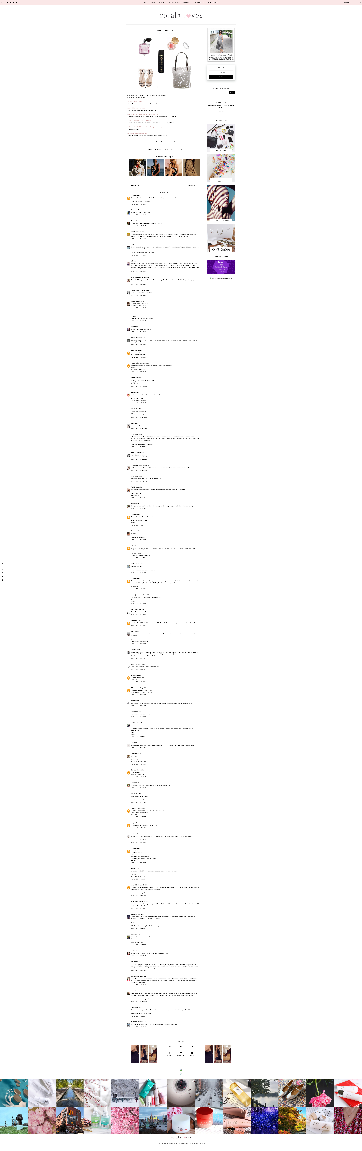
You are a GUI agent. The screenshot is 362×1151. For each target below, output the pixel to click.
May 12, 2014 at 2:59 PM (138, 643)
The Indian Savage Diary (138, 369)
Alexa (133, 221)
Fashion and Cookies (137, 398)
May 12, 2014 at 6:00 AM (138, 284)
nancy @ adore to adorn (138, 595)
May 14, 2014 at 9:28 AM (138, 985)
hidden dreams (135, 564)
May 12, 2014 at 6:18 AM (138, 295)
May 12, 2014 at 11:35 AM (139, 428)
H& (129, 101)
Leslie (133, 742)
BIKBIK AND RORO (137, 1022)
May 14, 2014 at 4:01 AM (138, 955)
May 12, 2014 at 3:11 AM (138, 238)
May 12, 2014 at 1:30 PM (138, 539)
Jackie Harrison (135, 301)
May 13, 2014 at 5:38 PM (138, 862)
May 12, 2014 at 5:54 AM (138, 271)
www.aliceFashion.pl (137, 354)
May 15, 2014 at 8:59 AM (138, 1027)
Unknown (134, 195)
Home (145, 2)
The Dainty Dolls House (138, 277)
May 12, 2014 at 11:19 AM (139, 417)
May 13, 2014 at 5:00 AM (138, 764)
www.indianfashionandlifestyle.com (142, 318)
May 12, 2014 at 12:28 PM (139, 497)
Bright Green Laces (145, 1013)
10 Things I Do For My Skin (221, 220)
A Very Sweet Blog (137, 688)
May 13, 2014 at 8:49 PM (138, 928)
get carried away (136, 609)
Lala (132, 545)
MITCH (133, 631)
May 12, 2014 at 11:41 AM (139, 446)
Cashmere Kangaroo (143, 201)
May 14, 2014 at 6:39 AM (138, 970)
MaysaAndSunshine (137, 976)
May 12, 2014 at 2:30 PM (138, 625)
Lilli (132, 261)
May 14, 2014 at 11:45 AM (139, 1001)
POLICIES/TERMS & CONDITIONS (179, 2)
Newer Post (136, 185)
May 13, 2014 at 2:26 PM (138, 828)
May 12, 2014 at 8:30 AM (138, 344)
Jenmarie (134, 700)
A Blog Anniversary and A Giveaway (221, 180)
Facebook (134, 400)
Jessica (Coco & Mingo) (138, 901)
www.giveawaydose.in (138, 537)
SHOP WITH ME (212, 2)
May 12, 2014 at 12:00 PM (139, 481)
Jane (132, 423)
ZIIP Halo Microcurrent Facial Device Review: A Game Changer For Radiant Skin (221, 249)
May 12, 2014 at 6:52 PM (138, 694)
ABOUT (153, 2)
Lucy (132, 823)
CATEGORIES (198, 2)
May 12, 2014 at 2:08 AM (138, 226)
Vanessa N (134, 649)
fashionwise (134, 753)
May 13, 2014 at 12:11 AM (139, 747)
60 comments (168, 33)
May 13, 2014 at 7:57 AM (138, 802)
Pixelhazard (134, 1007)
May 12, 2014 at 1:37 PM (138, 558)
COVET (161, 27)
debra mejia (134, 620)
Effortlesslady (135, 770)
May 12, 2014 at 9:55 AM (138, 371)
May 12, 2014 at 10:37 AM (139, 403)
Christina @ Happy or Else (139, 465)
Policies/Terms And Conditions (197, 1143)
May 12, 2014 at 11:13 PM (139, 736)
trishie (133, 326)
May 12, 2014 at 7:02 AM (138, 320)
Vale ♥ (133, 392)
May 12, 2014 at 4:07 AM (138, 255)
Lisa (132, 991)
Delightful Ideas (136, 553)
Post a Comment (134, 1030)
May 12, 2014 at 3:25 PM (138, 658)
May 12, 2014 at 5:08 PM (138, 682)
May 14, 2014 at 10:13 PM (139, 1016)
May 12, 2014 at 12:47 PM (139, 525)
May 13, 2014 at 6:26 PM (138, 879)
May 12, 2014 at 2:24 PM (138, 603)
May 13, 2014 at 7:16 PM (138, 908)
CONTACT (162, 2)
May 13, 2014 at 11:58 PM (139, 945)
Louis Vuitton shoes (152, 966)
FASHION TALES (136, 808)
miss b (133, 834)
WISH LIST (177, 27)
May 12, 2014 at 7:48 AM (138, 331)
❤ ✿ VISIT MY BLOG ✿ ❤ (139, 520)
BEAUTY (158, 27)
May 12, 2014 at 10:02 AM (139, 386)
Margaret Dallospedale (138, 363)
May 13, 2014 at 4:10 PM (138, 842)
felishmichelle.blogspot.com (139, 641)
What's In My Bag (221, 150)
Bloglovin (144, 400)
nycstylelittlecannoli (137, 885)
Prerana (133, 531)
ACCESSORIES (151, 27)
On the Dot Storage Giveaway (140, 555)
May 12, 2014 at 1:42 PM (138, 572)
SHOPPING (171, 27)
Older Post (192, 185)
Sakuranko (134, 934)
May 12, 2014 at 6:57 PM (138, 705)
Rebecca (133, 868)
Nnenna (133, 503)
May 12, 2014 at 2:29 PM (138, 614)
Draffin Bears (135, 722)
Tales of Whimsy (136, 664)
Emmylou (134, 210)
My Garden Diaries (137, 337)
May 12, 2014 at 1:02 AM (138, 204)
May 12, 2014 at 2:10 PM (138, 589)
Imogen (133, 782)
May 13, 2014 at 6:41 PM (138, 895)
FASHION (166, 27)
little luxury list (135, 914)
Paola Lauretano (136, 452)
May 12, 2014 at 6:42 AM (138, 308)
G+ (139, 400)
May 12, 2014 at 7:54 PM (138, 716)
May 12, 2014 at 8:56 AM (138, 357)
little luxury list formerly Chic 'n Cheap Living (145, 926)
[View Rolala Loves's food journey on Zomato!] (221, 278)
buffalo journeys (136, 231)
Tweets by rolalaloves (221, 256)
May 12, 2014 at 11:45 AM (139, 470)
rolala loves (171, 1143)
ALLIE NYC (134, 487)
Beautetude (135, 377)
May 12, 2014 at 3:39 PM (138, 669)
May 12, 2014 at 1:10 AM (138, 215)
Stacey (133, 950)
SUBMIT (221, 77)
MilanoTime (134, 408)
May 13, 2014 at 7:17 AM (138, 777)
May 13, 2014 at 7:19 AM (138, 787)
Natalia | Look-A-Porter (138, 290)
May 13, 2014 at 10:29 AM (139, 817)
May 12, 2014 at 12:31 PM (139, 508)
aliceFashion (135, 350)
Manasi (133, 314)
